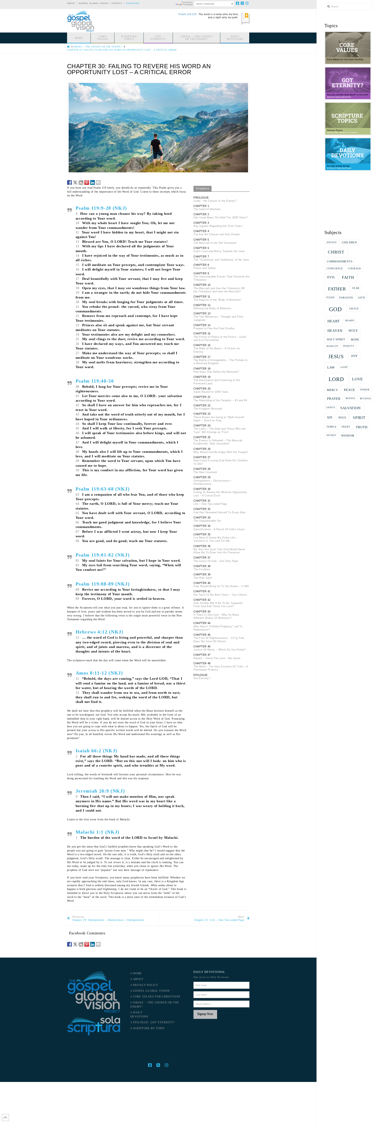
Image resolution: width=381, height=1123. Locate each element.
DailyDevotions (139, 1014)
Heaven (335, 331)
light (344, 367)
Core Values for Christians (156, 996)
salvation (350, 408)
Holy (353, 330)
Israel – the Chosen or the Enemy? (154, 1004)
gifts (362, 297)
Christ (336, 252)
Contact (117, 3)
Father (337, 288)
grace (354, 308)
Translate (188, 4)
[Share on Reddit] (81, 182)
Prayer (333, 398)
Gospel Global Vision (93, 3)
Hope (355, 339)
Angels (331, 242)
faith (348, 277)
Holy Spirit (336, 339)
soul (342, 417)
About (71, 3)
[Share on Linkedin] (92, 182)
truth (362, 427)
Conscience (334, 268)
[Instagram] (247, 3)
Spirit (359, 418)
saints (330, 407)
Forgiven (346, 297)
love (357, 379)
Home (137, 973)
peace (349, 390)
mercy (332, 390)
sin (330, 417)
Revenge (365, 398)
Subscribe (133, 3)
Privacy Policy (145, 985)
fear (355, 288)
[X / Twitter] (242, 3)
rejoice (350, 398)
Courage (354, 268)
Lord (336, 379)
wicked (331, 435)
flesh (330, 297)
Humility (332, 346)
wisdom (347, 435)
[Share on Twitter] (75, 182)
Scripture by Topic (149, 1028)
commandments (339, 261)
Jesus (336, 356)
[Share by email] (98, 182)
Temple (331, 426)
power (364, 390)
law (331, 367)
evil (331, 277)
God (335, 309)
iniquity (348, 346)
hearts (349, 321)
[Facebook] (237, 3)
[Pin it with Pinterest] (86, 182)
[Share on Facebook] (69, 182)
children (349, 242)
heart (333, 321)
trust (345, 426)
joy (354, 356)
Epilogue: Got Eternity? (154, 1022)
